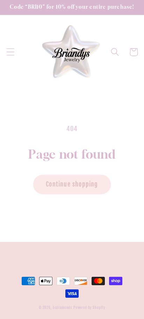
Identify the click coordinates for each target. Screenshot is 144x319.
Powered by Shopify (89, 307)
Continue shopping (72, 184)
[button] (10, 52)
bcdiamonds (62, 307)
